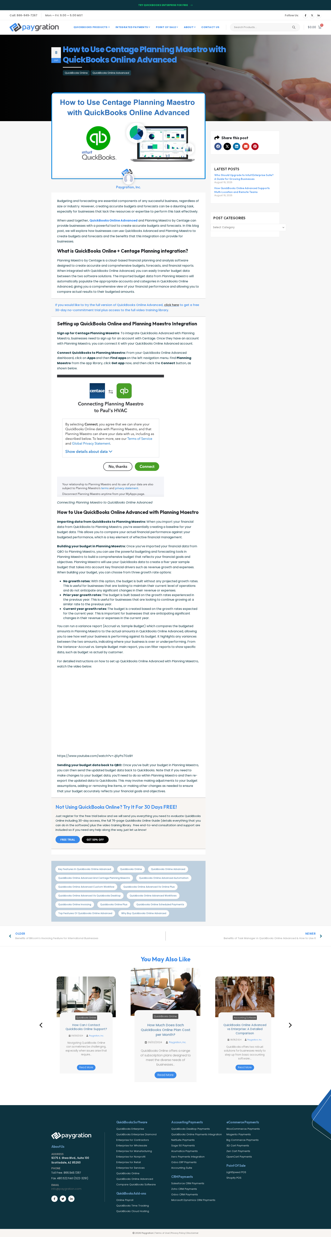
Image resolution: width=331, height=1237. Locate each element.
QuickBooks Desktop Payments (190, 1129)
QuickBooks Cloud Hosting (132, 1211)
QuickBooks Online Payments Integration (196, 1134)
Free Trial (67, 839)
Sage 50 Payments (183, 1145)
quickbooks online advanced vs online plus (149, 886)
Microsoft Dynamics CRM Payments (193, 1200)
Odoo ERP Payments (184, 1162)
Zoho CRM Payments (184, 1189)
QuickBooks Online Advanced (111, 72)
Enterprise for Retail (128, 1162)
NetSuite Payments (183, 1140)
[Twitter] (63, 1199)
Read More (86, 1067)
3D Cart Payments (237, 1145)
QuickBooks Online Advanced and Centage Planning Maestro (94, 878)
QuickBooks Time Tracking (132, 1205)
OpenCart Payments (239, 1156)
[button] (218, 146)
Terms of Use (162, 1233)
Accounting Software (166, 1016)
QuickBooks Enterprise (130, 1129)
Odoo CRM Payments (184, 1194)
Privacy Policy (178, 1233)
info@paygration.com (66, 1189)
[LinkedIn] (318, 15)
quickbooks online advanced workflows (153, 895)
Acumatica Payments (184, 1151)
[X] (312, 15)
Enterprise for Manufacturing (134, 1151)
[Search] (294, 27)
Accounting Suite (181, 1168)
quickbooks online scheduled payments (160, 904)
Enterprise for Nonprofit (130, 1156)
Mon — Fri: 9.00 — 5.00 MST (64, 15)
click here (171, 305)
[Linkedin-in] (71, 1199)
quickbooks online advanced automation (163, 878)
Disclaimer (192, 1233)
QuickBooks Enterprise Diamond (136, 1134)
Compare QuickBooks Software (136, 1184)
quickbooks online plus (113, 904)
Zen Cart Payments (238, 1151)
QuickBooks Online (76, 72)
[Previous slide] (41, 1025)
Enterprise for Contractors (132, 1140)
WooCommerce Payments (243, 1129)
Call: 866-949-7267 (23, 15)
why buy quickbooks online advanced (143, 913)
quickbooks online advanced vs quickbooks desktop (89, 895)
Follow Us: (292, 15)
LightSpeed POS (236, 1172)
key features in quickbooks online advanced (84, 869)
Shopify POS (233, 1178)
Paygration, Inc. (96, 1040)
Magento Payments (238, 1134)
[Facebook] (305, 15)
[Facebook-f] (54, 1199)
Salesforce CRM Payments (187, 1183)
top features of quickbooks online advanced (85, 913)
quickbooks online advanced (168, 869)
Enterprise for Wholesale (131, 1145)
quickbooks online (131, 869)
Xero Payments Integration (188, 1156)
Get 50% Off (95, 839)
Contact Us (210, 27)
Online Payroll (124, 1200)
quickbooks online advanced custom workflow (86, 886)
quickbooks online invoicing (74, 904)
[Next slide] (290, 1025)
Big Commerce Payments (242, 1140)
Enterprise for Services (130, 1168)
